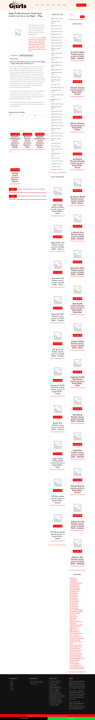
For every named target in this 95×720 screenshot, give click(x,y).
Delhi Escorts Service (75, 626)
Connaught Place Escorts (76, 583)
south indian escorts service (56, 154)
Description (14, 55)
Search (71, 14)
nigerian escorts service (57, 122)
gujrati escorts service (56, 69)
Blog (64, 5)
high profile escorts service (56, 80)
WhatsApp (72, 718)
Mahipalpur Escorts (74, 584)
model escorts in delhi (55, 701)
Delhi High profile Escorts (76, 609)
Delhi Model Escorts (75, 631)
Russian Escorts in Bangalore (77, 638)
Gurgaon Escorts (74, 593)
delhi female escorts (55, 687)
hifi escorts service (55, 77)
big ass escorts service (56, 28)
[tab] (14, 55)
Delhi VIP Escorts (74, 630)
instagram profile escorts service (57, 95)
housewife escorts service (57, 87)
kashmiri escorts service (57, 103)
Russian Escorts (74, 616)
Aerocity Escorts (74, 579)
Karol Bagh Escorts (74, 586)
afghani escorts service (56, 18)
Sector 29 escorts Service (76, 645)
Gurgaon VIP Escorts (75, 648)
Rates (53, 5)
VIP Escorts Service (74, 663)
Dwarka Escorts (74, 581)
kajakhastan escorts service (56, 100)
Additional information (26, 55)
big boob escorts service (57, 31)
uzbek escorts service (56, 163)
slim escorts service (56, 146)
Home (37, 5)
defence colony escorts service (56, 54)
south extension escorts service (57, 149)
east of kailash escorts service (56, 58)
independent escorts (55, 698)
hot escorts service (55, 84)
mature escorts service (56, 111)
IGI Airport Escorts (74, 591)
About (42, 5)
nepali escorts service (56, 119)
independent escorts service (56, 91)
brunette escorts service (37, 46)
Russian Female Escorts (75, 665)
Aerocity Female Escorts (76, 636)
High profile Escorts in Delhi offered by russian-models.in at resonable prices (37, 683)
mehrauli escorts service (57, 114)
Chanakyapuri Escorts (75, 589)
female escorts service (56, 62)
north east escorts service (57, 125)
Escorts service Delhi (75, 613)
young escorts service (56, 169)
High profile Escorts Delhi (76, 611)
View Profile (14, 134)
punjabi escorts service (56, 133)
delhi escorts (53, 684)
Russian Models (53, 716)
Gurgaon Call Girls (74, 601)
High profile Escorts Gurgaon (77, 666)
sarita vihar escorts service (56, 139)
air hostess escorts (55, 681)
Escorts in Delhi (63, 716)
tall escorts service (55, 158)
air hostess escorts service (55, 22)
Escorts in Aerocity (74, 635)
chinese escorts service (56, 45)
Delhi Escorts (73, 578)
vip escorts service (55, 166)
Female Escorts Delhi (75, 640)
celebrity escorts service (57, 43)
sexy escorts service (56, 143)
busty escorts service (56, 40)
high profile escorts (55, 693)
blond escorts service (56, 34)
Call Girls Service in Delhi (76, 625)
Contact (59, 5)
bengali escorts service (56, 25)
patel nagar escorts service (56, 129)
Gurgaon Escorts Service (76, 646)
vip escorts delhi (54, 704)
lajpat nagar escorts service (56, 107)
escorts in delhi (54, 690)
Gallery (48, 5)
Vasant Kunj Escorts (75, 588)
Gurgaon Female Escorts (76, 653)
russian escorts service (56, 135)
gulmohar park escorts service (56, 73)
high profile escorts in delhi (57, 696)
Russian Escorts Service (75, 655)
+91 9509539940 (24, 718)
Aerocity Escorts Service (76, 633)
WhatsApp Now (81, 5)
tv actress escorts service (57, 160)
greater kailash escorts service (56, 66)
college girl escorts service (55, 49)
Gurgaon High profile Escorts (77, 668)
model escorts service (56, 117)
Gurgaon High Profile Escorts (77, 658)
